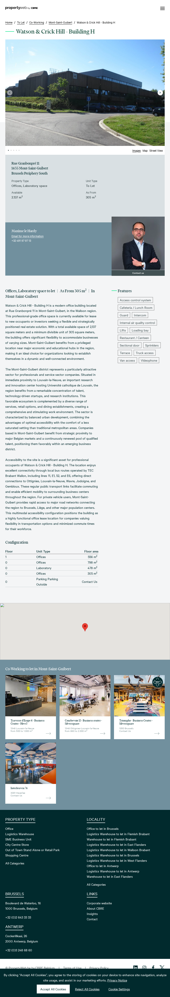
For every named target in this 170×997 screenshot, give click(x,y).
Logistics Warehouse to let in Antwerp (113, 871)
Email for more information (28, 236)
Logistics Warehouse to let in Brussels (113, 855)
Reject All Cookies (87, 989)
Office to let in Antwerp (103, 866)
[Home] (21, 8)
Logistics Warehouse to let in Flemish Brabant (118, 834)
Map (145, 150)
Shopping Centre (16, 855)
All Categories (14, 863)
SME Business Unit (18, 839)
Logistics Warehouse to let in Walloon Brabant (118, 850)
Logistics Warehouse (19, 834)
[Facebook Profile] (153, 967)
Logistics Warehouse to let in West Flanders (117, 860)
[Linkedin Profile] (135, 967)
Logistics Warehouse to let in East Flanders (116, 844)
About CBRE (95, 908)
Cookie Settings (119, 989)
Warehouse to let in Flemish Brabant (111, 839)
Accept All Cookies (53, 989)
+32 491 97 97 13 (21, 240)
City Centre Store (17, 844)
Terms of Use (72, 968)
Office (9, 828)
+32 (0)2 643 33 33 (18, 917)
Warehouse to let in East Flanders (110, 876)
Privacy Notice (117, 980)
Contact (92, 919)
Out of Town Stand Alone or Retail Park (32, 850)
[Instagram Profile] (144, 967)
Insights (92, 913)
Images (136, 150)
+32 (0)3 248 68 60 (18, 950)
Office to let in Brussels (103, 828)
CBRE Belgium (45, 968)
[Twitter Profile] (162, 967)
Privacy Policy (98, 968)
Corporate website (99, 903)
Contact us (138, 272)
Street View (156, 150)
